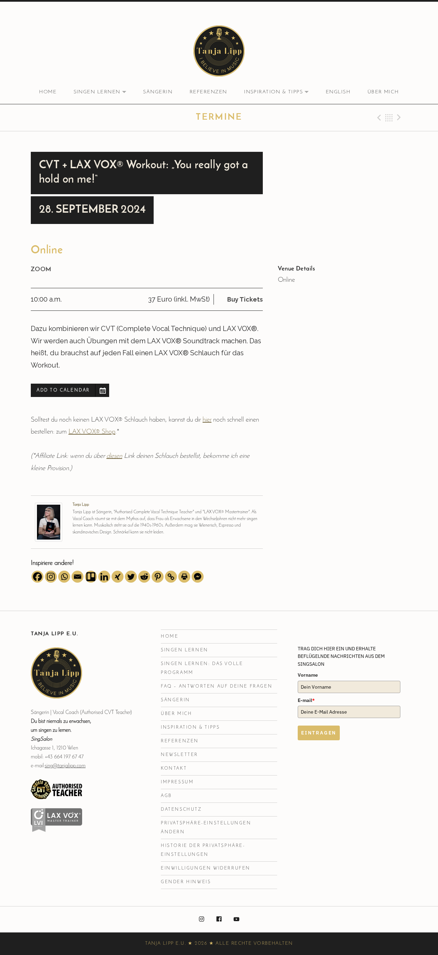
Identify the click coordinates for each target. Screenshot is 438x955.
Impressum (177, 782)
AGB (166, 796)
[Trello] (91, 577)
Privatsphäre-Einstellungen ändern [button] (206, 827)
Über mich (383, 92)
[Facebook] (37, 577)
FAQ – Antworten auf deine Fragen (216, 686)
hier (207, 419)
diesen (114, 456)
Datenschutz (181, 809)
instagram (202, 919)
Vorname (308, 675)
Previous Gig (378, 117)
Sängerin (157, 92)
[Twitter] (131, 577)
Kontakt (174, 768)
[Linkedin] (104, 577)
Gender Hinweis (186, 882)
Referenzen (208, 92)
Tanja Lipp (81, 505)
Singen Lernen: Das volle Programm (202, 668)
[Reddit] (144, 577)
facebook (219, 919)
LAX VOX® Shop (91, 431)
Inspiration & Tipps (280, 92)
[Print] (184, 577)
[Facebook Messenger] (198, 577)
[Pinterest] (158, 577)
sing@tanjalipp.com (65, 766)
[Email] (77, 577)
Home (47, 92)
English (338, 92)
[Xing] (118, 577)
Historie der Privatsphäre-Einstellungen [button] (203, 850)
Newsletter (179, 755)
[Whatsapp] (64, 577)
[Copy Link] (171, 577)
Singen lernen (104, 92)
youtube (236, 919)
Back (389, 117)
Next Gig (400, 117)
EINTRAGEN (318, 733)
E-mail (306, 700)
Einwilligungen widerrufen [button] (205, 868)
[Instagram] (51, 577)
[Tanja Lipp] (48, 521)
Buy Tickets (245, 299)
